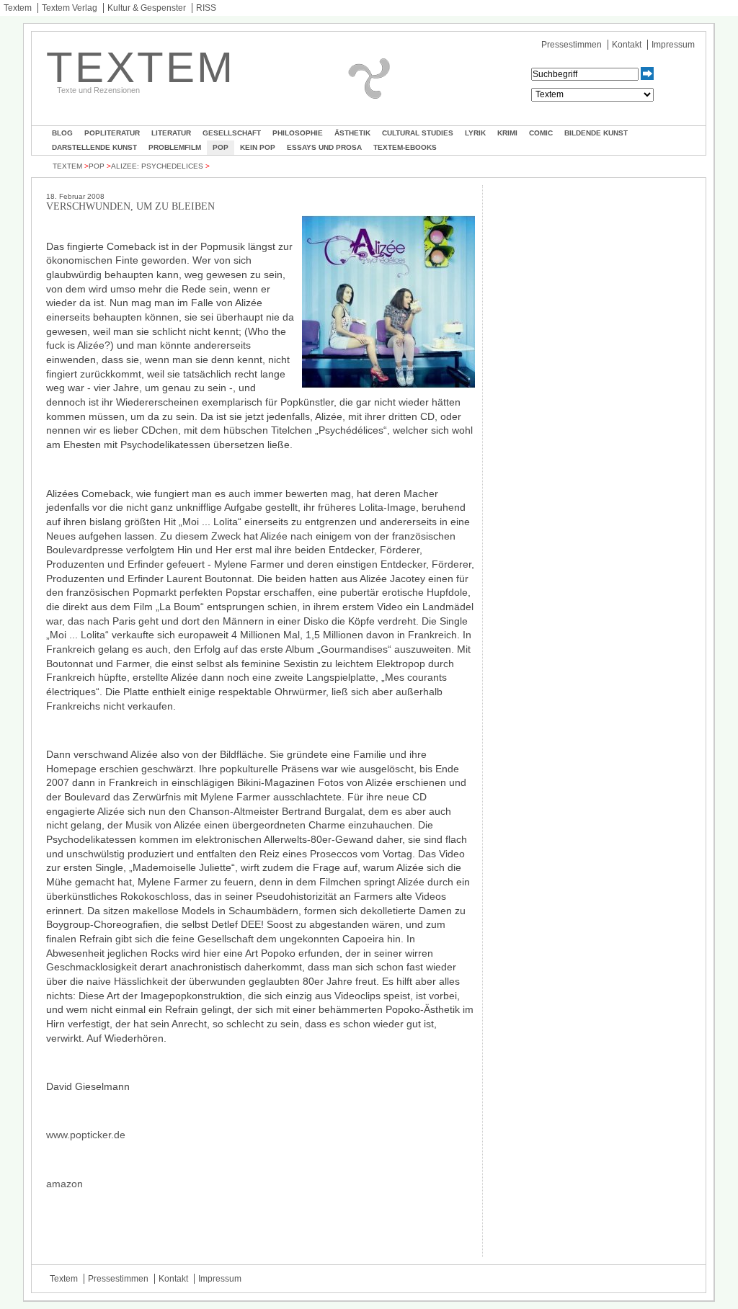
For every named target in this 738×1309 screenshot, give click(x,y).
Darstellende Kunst (94, 147)
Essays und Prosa (324, 147)
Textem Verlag (69, 8)
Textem (18, 8)
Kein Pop (257, 147)
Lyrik (475, 133)
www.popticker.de (85, 1134)
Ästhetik (352, 133)
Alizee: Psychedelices (157, 166)
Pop (220, 147)
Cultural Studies (417, 133)
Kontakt (626, 45)
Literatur (171, 133)
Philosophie (297, 133)
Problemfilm (174, 147)
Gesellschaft (232, 133)
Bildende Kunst (596, 133)
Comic (541, 133)
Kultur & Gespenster (146, 8)
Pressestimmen (571, 45)
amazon (64, 1183)
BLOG (62, 133)
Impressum (673, 45)
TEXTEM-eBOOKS (405, 147)
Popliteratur (112, 133)
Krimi (507, 133)
